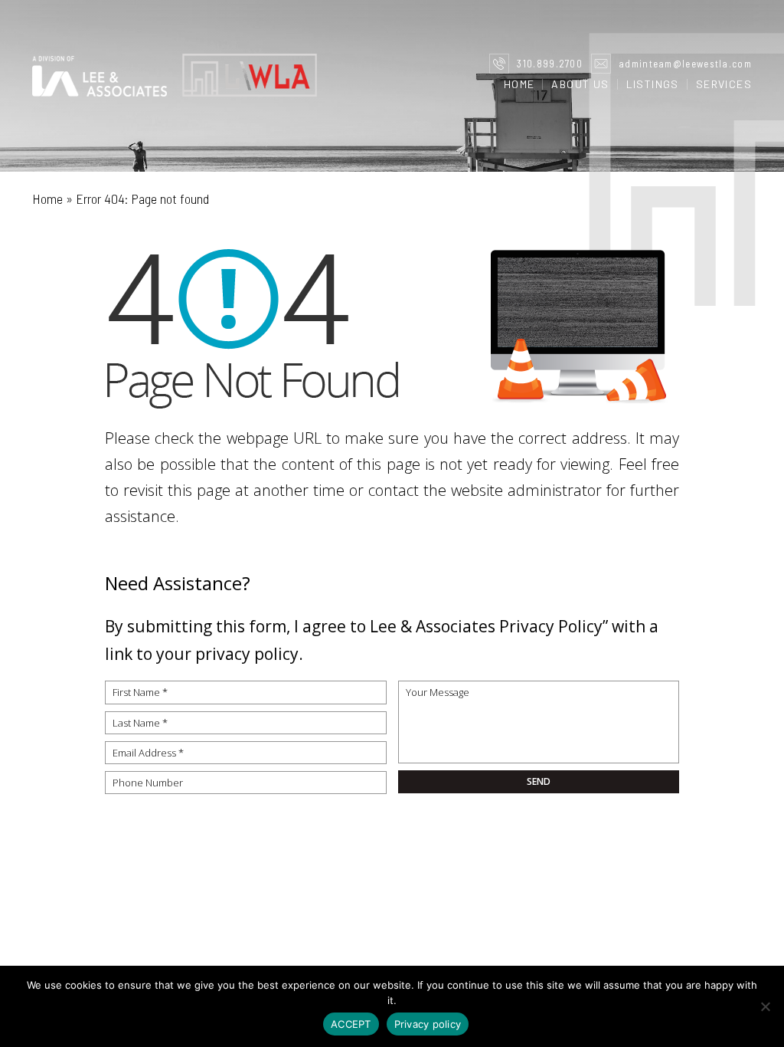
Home (519, 84)
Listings (652, 84)
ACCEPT (351, 1024)
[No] (765, 1006)
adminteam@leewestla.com (685, 63)
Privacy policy (428, 1024)
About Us (580, 84)
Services (724, 84)
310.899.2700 (550, 63)
